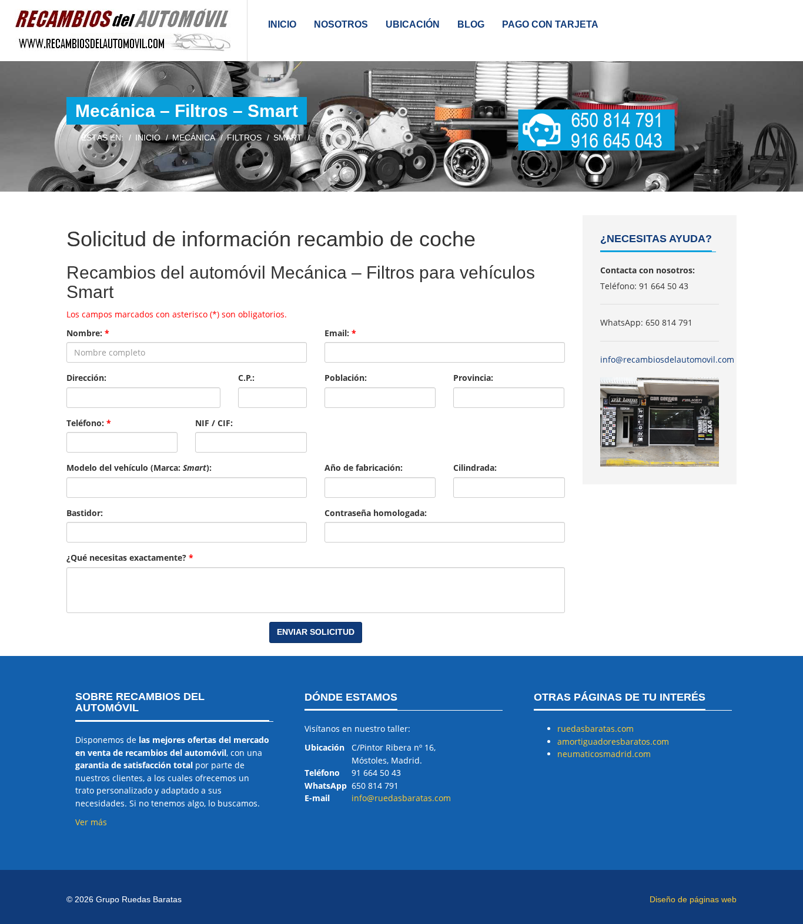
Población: (345, 377)
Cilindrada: (475, 467)
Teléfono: (88, 422)
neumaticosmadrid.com (604, 753)
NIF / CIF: (214, 422)
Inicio (282, 24)
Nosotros (341, 24)
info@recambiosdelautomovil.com (667, 359)
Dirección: (86, 377)
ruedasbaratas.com (595, 728)
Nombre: (87, 333)
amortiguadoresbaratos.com (613, 741)
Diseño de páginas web (693, 899)
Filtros (244, 137)
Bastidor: (84, 512)
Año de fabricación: (363, 467)
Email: (340, 333)
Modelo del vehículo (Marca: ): (139, 467)
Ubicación (413, 24)
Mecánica (193, 137)
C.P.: (246, 377)
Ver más (91, 822)
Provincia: (473, 377)
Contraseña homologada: (375, 512)
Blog (470, 24)
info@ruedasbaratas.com (401, 798)
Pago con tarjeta (550, 24)
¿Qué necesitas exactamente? (129, 557)
